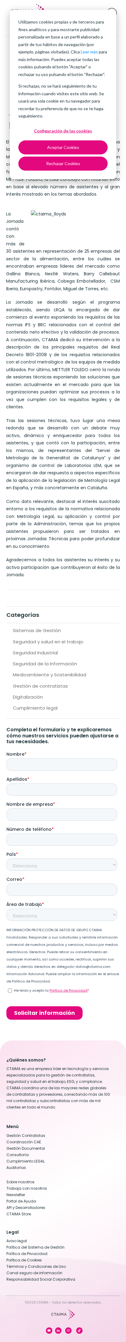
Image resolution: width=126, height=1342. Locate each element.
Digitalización (28, 697)
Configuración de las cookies (63, 130)
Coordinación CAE (23, 1142)
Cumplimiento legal (35, 708)
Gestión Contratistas (25, 1135)
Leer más (89, 51)
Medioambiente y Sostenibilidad (49, 674)
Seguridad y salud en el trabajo (48, 641)
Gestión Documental (25, 1148)
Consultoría (17, 1154)
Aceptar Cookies (63, 147)
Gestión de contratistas (40, 686)
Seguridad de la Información (45, 663)
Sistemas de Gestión (37, 630)
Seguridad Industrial (35, 652)
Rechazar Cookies (63, 163)
